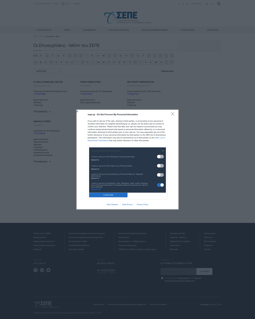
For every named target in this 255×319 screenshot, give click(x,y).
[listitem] (127, 150)
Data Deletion (112, 204)
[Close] (173, 114)
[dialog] (127, 159)
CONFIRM (108, 195)
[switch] (160, 156)
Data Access (127, 204)
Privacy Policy (142, 204)
